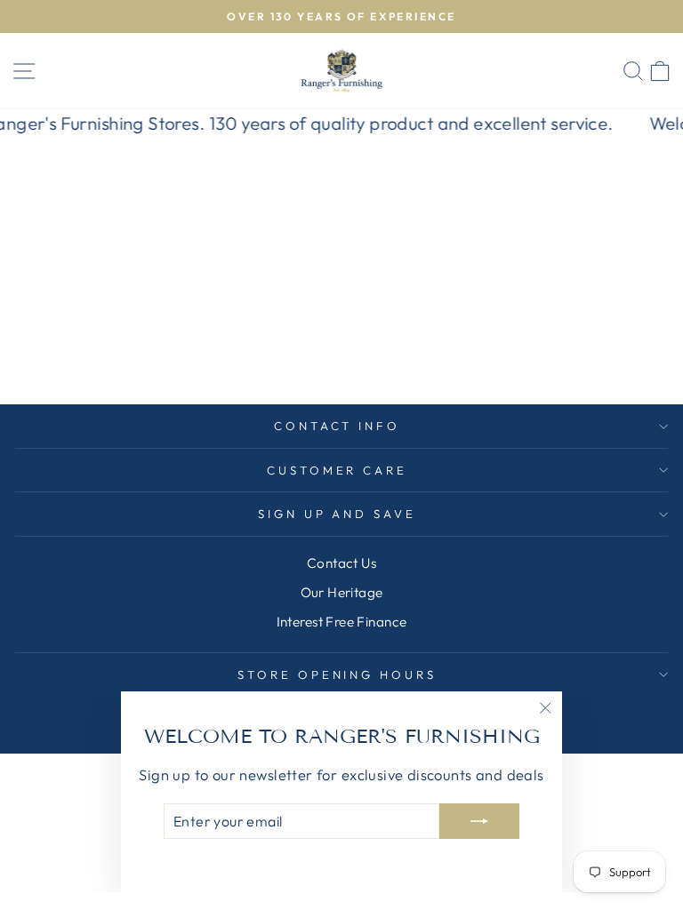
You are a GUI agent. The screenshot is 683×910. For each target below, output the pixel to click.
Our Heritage (342, 592)
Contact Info (337, 426)
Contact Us (341, 563)
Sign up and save (337, 514)
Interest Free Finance (342, 621)
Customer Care (337, 470)
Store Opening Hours (337, 674)
